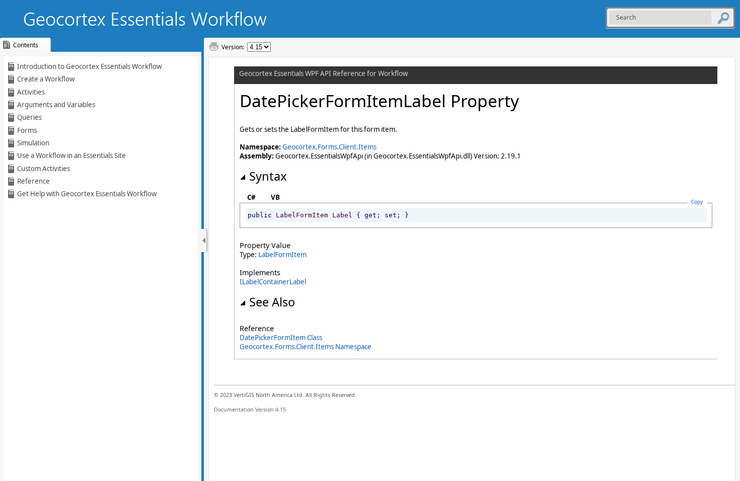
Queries (29, 117)
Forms (27, 130)
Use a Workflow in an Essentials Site (71, 155)
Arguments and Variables (56, 104)
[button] (723, 18)
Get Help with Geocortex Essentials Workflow (87, 193)
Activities (31, 92)
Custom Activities (43, 168)
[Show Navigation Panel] (203, 240)
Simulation (33, 142)
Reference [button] (33, 181)
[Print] (213, 46)
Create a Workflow (46, 79)
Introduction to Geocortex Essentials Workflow (89, 66)
